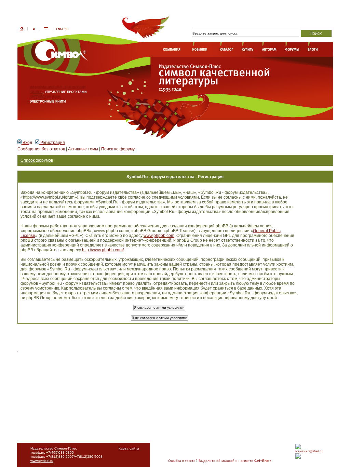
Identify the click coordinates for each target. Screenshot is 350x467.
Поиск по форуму (118, 149)
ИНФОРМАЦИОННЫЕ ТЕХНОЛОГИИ (57, 87)
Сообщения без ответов (41, 149)
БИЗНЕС (36, 92)
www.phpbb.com (159, 235)
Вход (27, 142)
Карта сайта (129, 448)
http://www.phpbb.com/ (103, 250)
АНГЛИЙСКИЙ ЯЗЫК (45, 96)
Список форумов (37, 160)
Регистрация (52, 142)
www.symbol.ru (41, 461)
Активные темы (83, 149)
